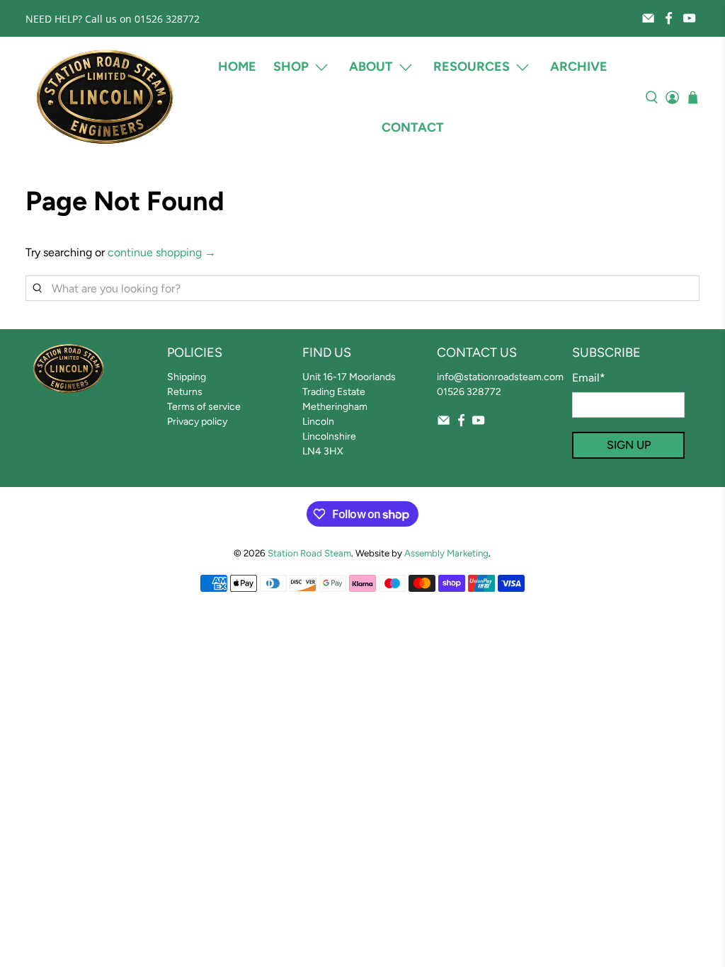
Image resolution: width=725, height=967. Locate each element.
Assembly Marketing (446, 553)
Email (588, 377)
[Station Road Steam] (105, 97)
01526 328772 (469, 392)
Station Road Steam (309, 553)
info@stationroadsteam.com (500, 377)
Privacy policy (197, 422)
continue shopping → (162, 252)
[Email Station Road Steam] (648, 18)
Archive (578, 66)
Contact (413, 127)
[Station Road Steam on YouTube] (689, 18)
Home (237, 66)
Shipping (186, 377)
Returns (184, 392)
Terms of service (204, 407)
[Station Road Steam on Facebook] (668, 18)
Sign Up (629, 445)
